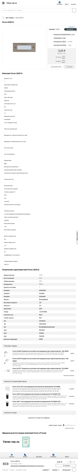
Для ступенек (10, 18)
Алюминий (42, 296)
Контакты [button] (59, 4)
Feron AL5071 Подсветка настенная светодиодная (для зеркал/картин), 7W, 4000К (40, 368)
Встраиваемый (43, 299)
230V (40, 308)
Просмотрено (66, 470)
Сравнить (45, 470)
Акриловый (42, 290)
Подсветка (42, 320)
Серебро (41, 333)
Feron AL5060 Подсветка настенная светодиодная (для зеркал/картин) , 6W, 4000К (40, 351)
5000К (41, 339)
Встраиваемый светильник (47, 327)
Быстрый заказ (56, 67)
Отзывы (12, 470)
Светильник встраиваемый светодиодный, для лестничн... (27, 466)
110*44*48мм (43, 311)
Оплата (25, 456)
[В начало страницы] (74, 469)
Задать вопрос (77, 236)
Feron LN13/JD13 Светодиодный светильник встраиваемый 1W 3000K (36, 386)
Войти (66, 4)
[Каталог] (3, 3)
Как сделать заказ (21, 470)
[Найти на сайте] (74, 10)
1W (40, 305)
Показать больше (69, 375)
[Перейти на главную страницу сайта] (15, 3)
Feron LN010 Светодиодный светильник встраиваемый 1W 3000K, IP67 (36, 394)
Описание (5, 470)
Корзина (73, 4)
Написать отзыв (69, 428)
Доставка (39, 456)
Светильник (42, 324)
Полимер (41, 293)
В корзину (69, 67)
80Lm (40, 314)
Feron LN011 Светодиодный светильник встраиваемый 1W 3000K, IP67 (36, 401)
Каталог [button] (11, 456)
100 (40, 302)
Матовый (41, 330)
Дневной (41, 336)
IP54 (40, 317)
